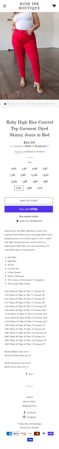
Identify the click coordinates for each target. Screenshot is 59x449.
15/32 (14, 181)
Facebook (31, 412)
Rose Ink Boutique (29, 6)
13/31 (46, 175)
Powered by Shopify (29, 427)
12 (38, 104)
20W (19, 188)
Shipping (18, 151)
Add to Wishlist (31, 221)
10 (32, 104)
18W (45, 181)
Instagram (31, 417)
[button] (29, 146)
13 (41, 104)
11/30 (34, 175)
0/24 (14, 168)
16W (35, 181)
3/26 (34, 168)
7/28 (12, 175)
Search (29, 397)
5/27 (45, 168)
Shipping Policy (29, 405)
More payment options (28, 216)
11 (35, 104)
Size (29, 162)
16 (50, 104)
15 (47, 104)
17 (53, 104)
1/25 (24, 168)
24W (40, 188)
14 (44, 104)
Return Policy (29, 401)
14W (24, 181)
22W (29, 188)
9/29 (23, 175)
